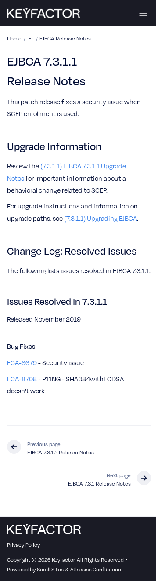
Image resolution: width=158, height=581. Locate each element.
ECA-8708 (22, 378)
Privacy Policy (23, 544)
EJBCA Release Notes (65, 38)
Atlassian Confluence (95, 569)
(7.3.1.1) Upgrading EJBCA (100, 218)
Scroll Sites (50, 569)
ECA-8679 (22, 362)
